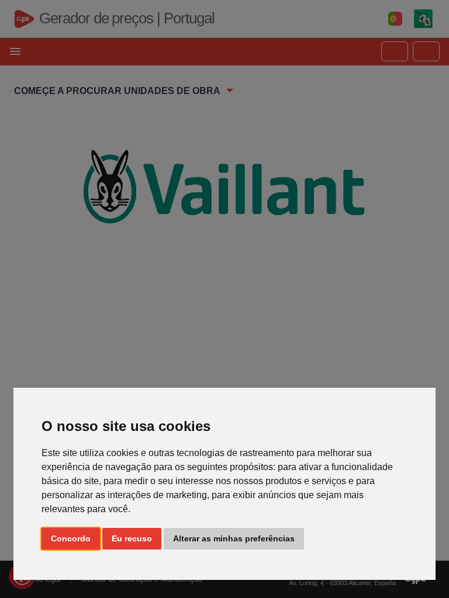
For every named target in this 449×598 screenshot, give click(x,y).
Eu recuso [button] (132, 538)
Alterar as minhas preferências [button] (234, 538)
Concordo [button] (71, 538)
